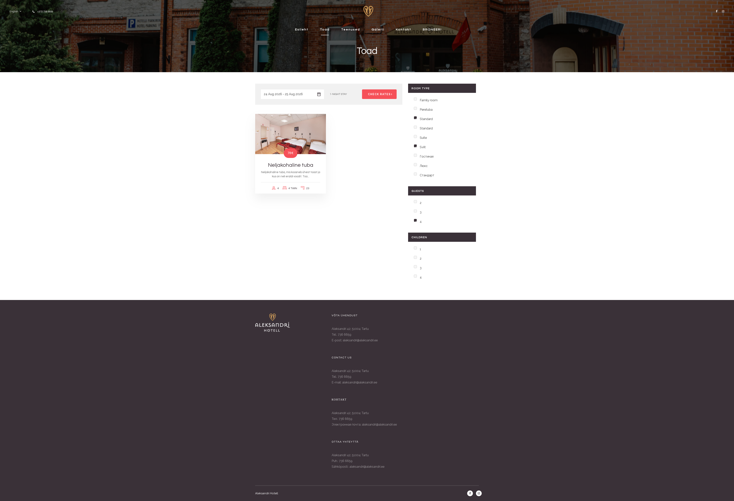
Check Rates (379, 94)
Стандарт (427, 175)
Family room (429, 100)
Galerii (378, 29)
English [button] (14, 11)
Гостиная (427, 156)
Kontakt (403, 29)
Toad (325, 29)
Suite (423, 138)
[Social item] (716, 11)
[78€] (290, 133)
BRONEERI (432, 29)
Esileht (302, 29)
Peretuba (426, 109)
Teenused (350, 29)
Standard (426, 119)
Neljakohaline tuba (290, 165)
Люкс (424, 166)
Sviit (423, 147)
